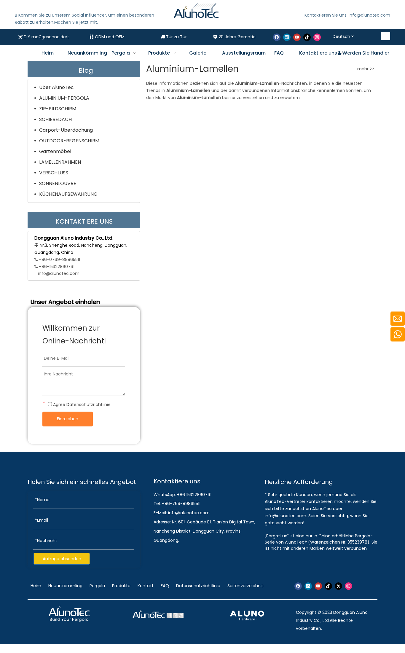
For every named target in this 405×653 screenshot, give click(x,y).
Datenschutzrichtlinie (88, 404)
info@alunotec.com (58, 273)
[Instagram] (317, 37)
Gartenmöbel (55, 151)
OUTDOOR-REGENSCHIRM (69, 140)
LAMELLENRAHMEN (60, 162)
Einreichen (67, 419)
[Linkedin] (287, 37)
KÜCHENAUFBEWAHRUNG (68, 194)
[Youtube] (297, 37)
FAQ (165, 586)
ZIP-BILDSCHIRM (57, 108)
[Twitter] (338, 586)
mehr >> (365, 69)
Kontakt (146, 586)
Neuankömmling (65, 586)
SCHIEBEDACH (55, 119)
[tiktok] (307, 37)
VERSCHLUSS (53, 172)
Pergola (97, 586)
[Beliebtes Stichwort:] (386, 36)
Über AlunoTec (56, 87)
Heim (36, 586)
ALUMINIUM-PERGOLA (64, 98)
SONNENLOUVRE (57, 183)
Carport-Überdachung (66, 130)
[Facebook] (276, 37)
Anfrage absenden (62, 559)
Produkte (121, 586)
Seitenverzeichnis (245, 586)
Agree (81, 404)
